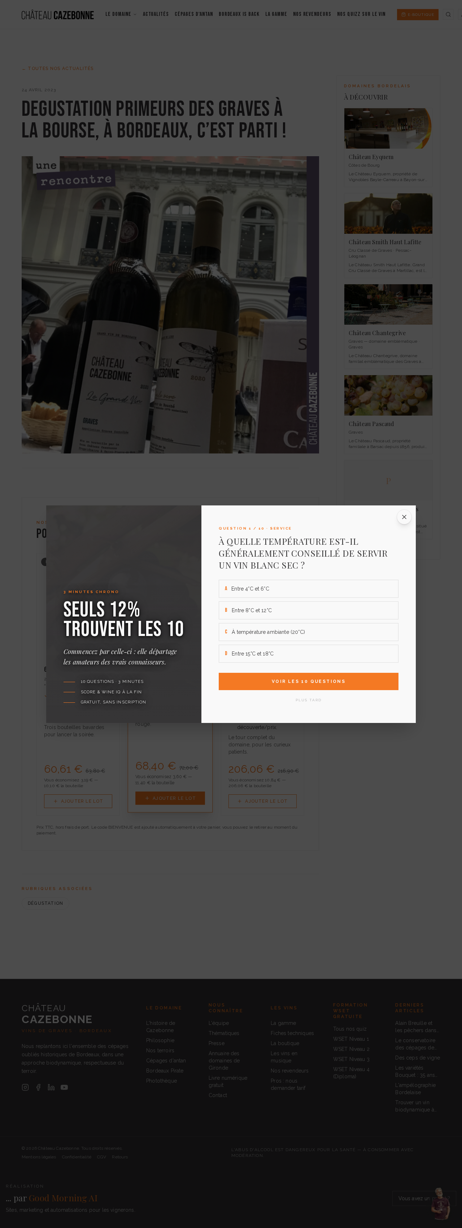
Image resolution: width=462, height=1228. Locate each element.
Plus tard (309, 700)
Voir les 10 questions (308, 681)
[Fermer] (404, 517)
